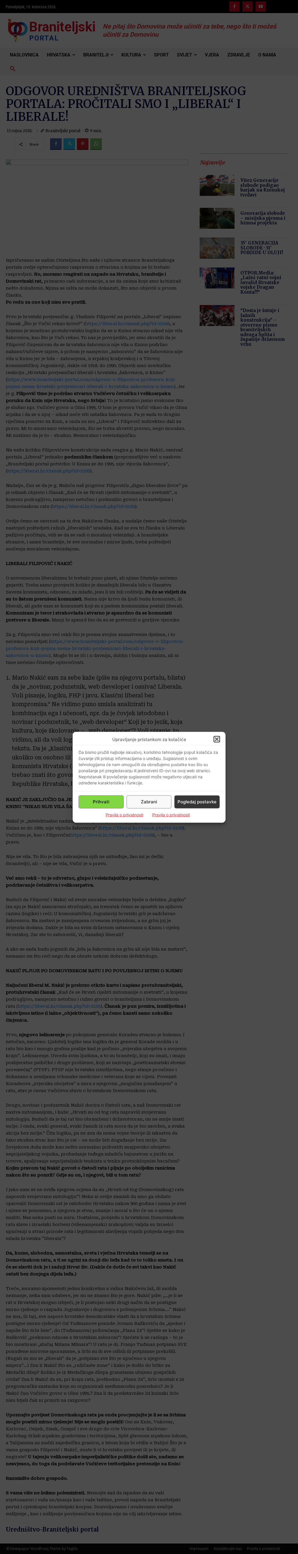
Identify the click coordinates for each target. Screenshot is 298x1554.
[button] (217, 739)
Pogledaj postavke (197, 802)
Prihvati (101, 802)
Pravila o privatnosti (124, 814)
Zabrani (149, 802)
